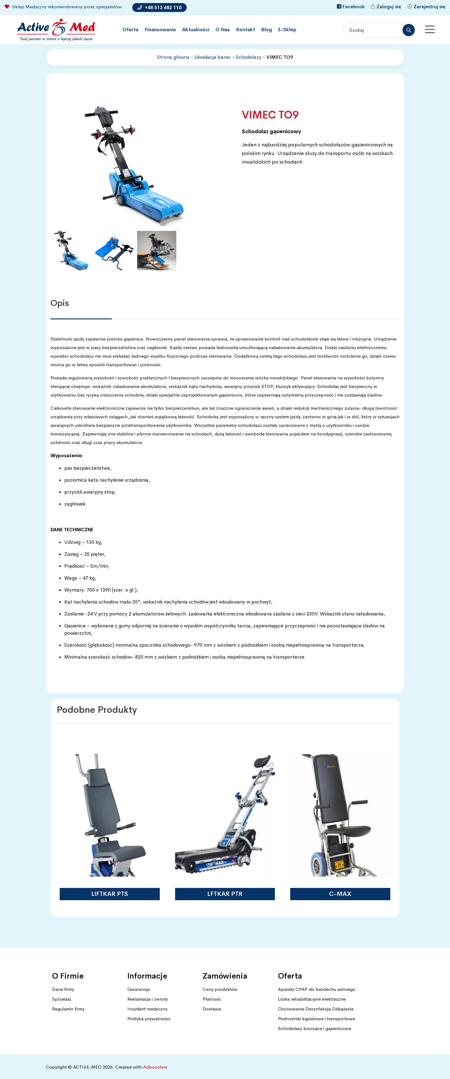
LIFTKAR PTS (109, 894)
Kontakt (245, 29)
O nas (223, 29)
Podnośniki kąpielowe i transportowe (316, 1018)
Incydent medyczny (147, 1009)
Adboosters (155, 1067)
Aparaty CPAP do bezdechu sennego (316, 989)
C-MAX (340, 894)
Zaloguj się (389, 6)
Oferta (130, 29)
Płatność (212, 999)
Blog (266, 29)
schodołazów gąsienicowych (352, 144)
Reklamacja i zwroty (147, 999)
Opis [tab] (60, 303)
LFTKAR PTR (224, 894)
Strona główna (173, 57)
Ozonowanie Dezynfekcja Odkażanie (316, 1009)
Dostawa (212, 1009)
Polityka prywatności (148, 1018)
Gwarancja (138, 989)
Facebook (354, 6)
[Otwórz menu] (430, 29)
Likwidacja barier (212, 57)
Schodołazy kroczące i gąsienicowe (314, 1028)
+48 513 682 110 (163, 7)
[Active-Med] (55, 30)
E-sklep (287, 29)
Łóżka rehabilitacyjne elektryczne (312, 999)
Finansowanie (160, 29)
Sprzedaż (61, 999)
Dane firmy (63, 989)
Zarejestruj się (429, 6)
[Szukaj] (409, 30)
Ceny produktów (220, 989)
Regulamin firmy (68, 1009)
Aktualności (195, 29)
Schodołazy (248, 57)
